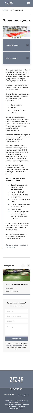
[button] (12, 37)
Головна (5, 10)
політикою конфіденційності (15, 345)
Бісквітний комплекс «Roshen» (17, 284)
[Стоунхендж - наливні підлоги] (13, 3)
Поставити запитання (16, 339)
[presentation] (7, 31)
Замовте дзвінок (23, 395)
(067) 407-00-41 (9, 394)
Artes (21, 408)
